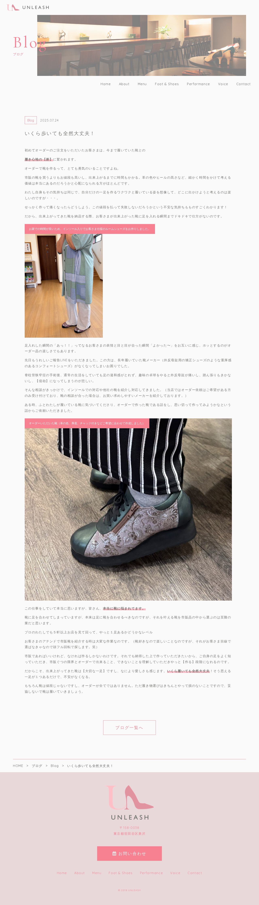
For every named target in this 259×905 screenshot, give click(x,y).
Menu (142, 84)
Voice (223, 84)
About (124, 84)
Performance (198, 84)
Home (106, 84)
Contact (243, 84)
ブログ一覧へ (129, 727)
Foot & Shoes (167, 84)
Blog (30, 120)
